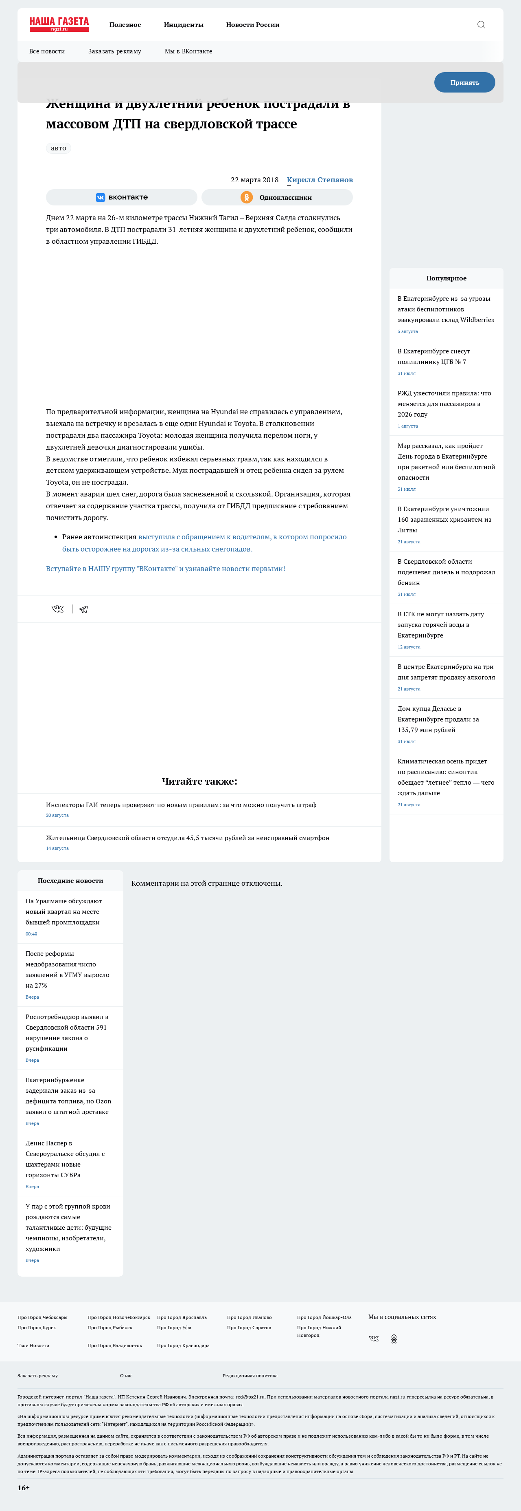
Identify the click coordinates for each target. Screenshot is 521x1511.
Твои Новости (33, 1345)
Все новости (47, 51)
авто (58, 147)
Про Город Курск (37, 1327)
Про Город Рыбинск (110, 1327)
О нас (126, 1375)
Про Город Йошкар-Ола (324, 1317)
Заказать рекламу (114, 51)
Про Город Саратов (249, 1327)
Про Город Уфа (174, 1327)
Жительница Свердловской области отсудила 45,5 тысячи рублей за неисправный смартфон (188, 842)
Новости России (253, 24)
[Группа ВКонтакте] (121, 197)
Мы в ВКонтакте (188, 51)
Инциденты (184, 24)
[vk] (58, 609)
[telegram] (86, 609)
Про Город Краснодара (183, 1345)
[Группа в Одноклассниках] (277, 197)
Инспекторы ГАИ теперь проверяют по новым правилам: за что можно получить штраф (181, 809)
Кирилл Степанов (320, 179)
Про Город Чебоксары (43, 1317)
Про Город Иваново (249, 1317)
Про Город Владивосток (115, 1345)
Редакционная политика (250, 1375)
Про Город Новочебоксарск (119, 1317)
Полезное (125, 24)
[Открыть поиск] (481, 24)
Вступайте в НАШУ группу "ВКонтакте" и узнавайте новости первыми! (165, 568)
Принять (465, 82)
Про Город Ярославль (182, 1317)
